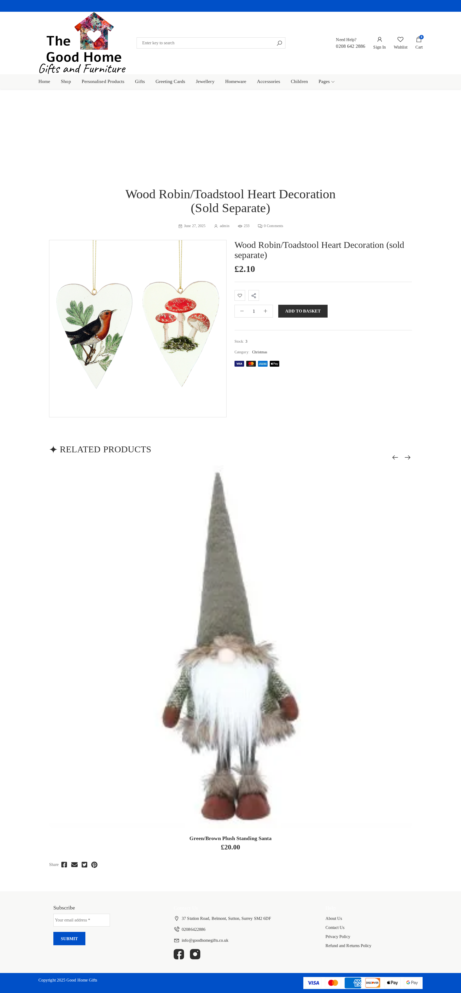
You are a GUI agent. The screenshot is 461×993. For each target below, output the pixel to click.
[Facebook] (64, 864)
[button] (230, 6)
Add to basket (303, 311)
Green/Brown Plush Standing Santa (230, 838)
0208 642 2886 (350, 46)
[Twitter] (84, 864)
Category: (242, 352)
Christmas (259, 352)
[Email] (74, 864)
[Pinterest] (94, 864)
